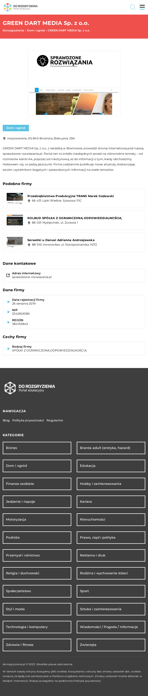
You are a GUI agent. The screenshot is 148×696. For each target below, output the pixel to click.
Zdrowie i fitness (19, 645)
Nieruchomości (92, 519)
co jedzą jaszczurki (38, 164)
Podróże (13, 537)
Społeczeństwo (18, 591)
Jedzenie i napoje (20, 502)
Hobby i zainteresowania (100, 484)
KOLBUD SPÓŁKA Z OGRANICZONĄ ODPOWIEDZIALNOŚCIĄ (74, 218)
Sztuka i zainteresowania (100, 609)
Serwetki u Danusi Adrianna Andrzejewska (61, 240)
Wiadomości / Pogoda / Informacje (109, 627)
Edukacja (87, 466)
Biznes (11, 448)
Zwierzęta (88, 645)
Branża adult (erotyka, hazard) (105, 448)
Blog (6, 420)
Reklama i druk (93, 555)
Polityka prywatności (28, 420)
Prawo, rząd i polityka (98, 537)
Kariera (86, 502)
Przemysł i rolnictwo (23, 555)
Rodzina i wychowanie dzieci (104, 573)
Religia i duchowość (22, 573)
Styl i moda (15, 609)
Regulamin (55, 420)
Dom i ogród (15, 128)
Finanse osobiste (20, 484)
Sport (84, 591)
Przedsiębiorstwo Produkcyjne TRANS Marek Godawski (70, 196)
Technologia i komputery (27, 627)
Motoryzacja (16, 519)
